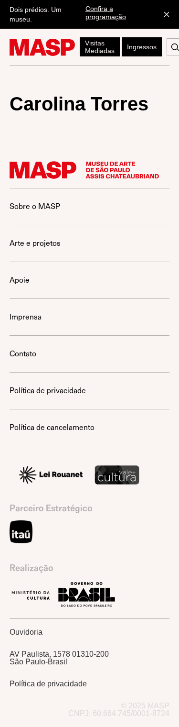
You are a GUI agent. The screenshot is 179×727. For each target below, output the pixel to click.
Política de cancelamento (52, 427)
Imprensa (26, 316)
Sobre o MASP (35, 206)
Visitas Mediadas (100, 47)
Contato (23, 353)
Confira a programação (105, 13)
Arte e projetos (35, 243)
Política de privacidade (48, 390)
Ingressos (142, 47)
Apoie (20, 280)
